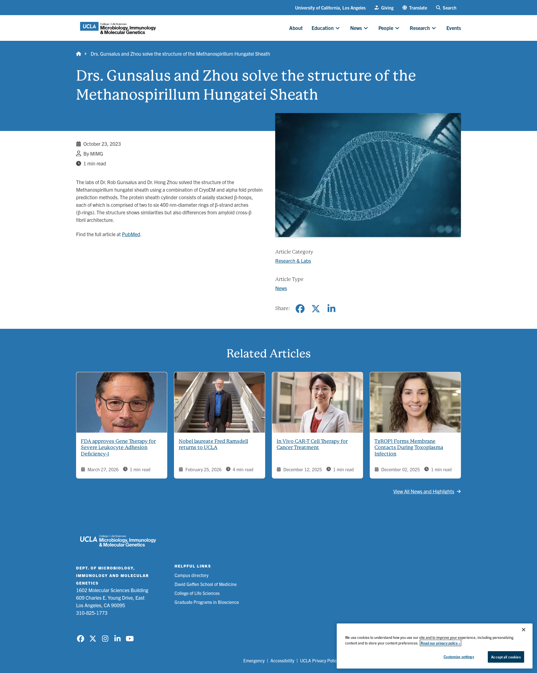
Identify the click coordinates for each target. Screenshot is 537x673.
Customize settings (459, 656)
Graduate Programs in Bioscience (207, 602)
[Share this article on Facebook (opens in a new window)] (300, 308)
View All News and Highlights (423, 491)
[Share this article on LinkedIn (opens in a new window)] (331, 308)
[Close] (523, 629)
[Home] (78, 53)
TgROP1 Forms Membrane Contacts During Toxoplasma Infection (409, 447)
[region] (435, 646)
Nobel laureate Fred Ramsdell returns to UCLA (213, 444)
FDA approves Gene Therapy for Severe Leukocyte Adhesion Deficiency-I (118, 447)
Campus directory (191, 575)
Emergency (254, 660)
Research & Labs (293, 260)
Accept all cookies (505, 657)
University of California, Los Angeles (330, 7)
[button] (415, 7)
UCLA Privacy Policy (319, 660)
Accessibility (282, 660)
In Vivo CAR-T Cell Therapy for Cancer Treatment (312, 444)
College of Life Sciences (197, 593)
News (281, 288)
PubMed (131, 234)
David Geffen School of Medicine (206, 584)
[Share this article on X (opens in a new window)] (315, 308)
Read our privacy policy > (440, 643)
